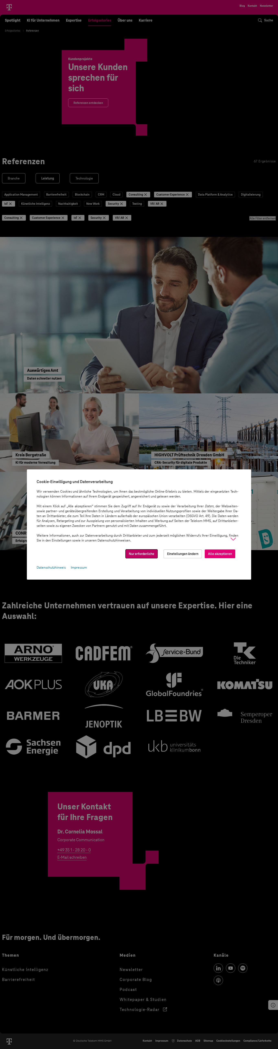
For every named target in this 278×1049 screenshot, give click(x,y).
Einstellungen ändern (182, 554)
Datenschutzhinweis (51, 567)
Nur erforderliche (141, 554)
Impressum (79, 567)
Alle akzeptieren (220, 554)
